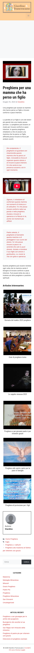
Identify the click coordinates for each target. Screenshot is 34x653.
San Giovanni (8, 599)
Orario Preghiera (11, 539)
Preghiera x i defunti (13, 545)
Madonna (6, 577)
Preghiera (6, 593)
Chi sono (12, 650)
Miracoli (6, 583)
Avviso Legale (20, 650)
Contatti (27, 648)
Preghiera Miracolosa (11, 596)
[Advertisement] (17, 38)
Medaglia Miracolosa (11, 580)
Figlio (7, 542)
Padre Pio (6, 590)
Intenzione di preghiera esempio (15, 639)
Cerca (26, 562)
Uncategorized (8, 603)
